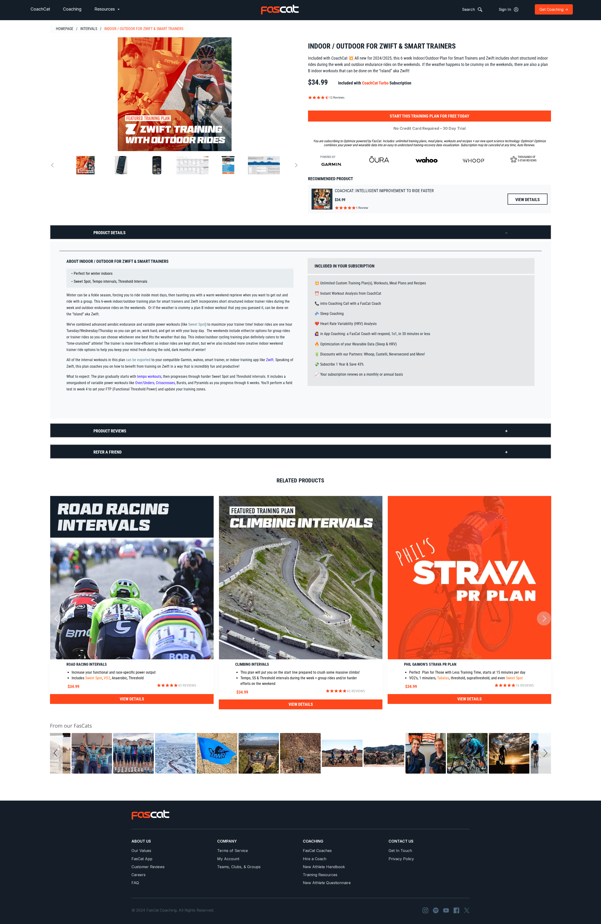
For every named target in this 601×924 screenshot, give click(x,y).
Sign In (505, 9)
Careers (138, 875)
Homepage (64, 29)
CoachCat (40, 9)
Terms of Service (232, 850)
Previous (53, 165)
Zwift (270, 360)
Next (295, 165)
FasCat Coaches (317, 850)
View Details (527, 199)
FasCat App (141, 859)
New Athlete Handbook (324, 867)
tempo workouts (148, 376)
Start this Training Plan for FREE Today (429, 116)
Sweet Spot (196, 324)
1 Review (362, 208)
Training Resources (320, 875)
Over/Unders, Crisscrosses (155, 383)
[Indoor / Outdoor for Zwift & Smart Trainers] (174, 94)
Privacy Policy (401, 859)
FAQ (135, 883)
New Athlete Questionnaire (327, 883)
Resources (105, 9)
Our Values (141, 850)
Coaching (72, 9)
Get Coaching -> (553, 9)
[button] (56, 753)
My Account (228, 859)
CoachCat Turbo (375, 82)
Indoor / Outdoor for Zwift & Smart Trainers (143, 29)
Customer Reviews (148, 867)
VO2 (107, 678)
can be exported (138, 360)
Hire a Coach (314, 859)
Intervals (88, 29)
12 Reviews (336, 97)
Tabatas (443, 678)
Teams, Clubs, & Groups (239, 867)
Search (469, 9)
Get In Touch (400, 850)
